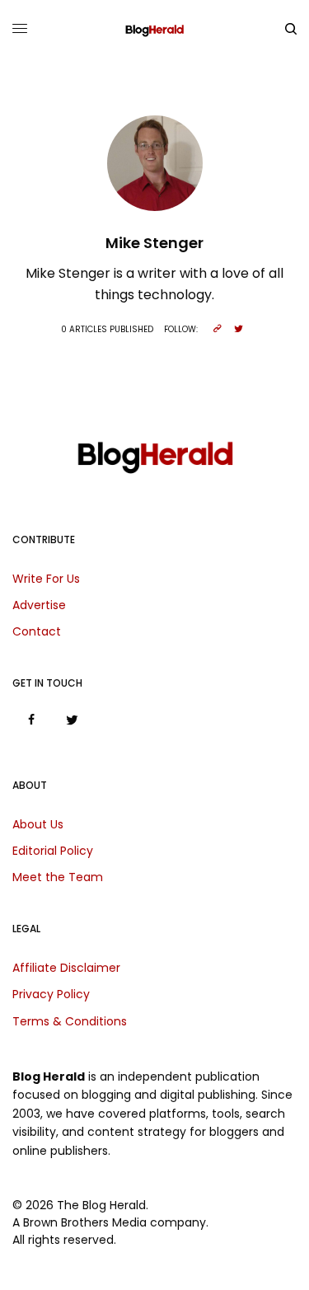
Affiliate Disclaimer (66, 967)
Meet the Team (57, 877)
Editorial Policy (52, 850)
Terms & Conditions (69, 1021)
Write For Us (46, 578)
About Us (37, 824)
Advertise (39, 605)
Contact (36, 631)
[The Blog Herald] (154, 28)
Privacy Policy (51, 994)
